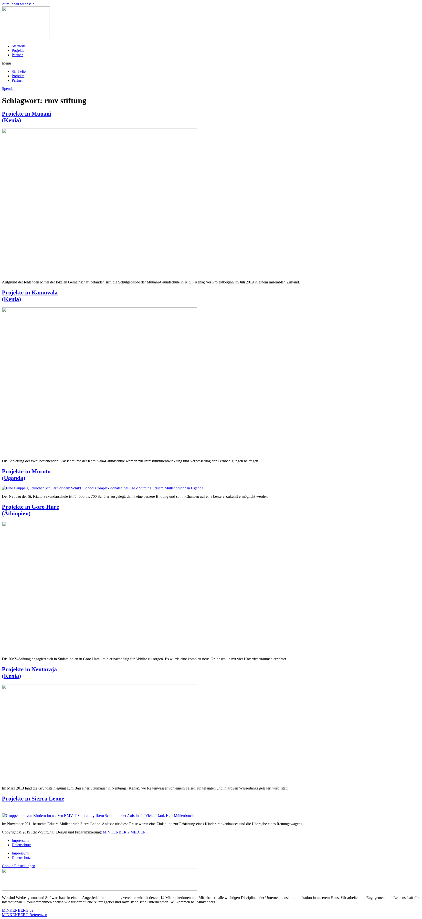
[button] (211, 63)
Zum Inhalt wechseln (18, 4)
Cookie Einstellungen (18, 866)
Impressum (20, 840)
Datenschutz (21, 845)
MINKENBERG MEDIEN (124, 832)
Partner (17, 55)
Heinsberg (113, 898)
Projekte (18, 50)
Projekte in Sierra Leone (33, 798)
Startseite (19, 46)
